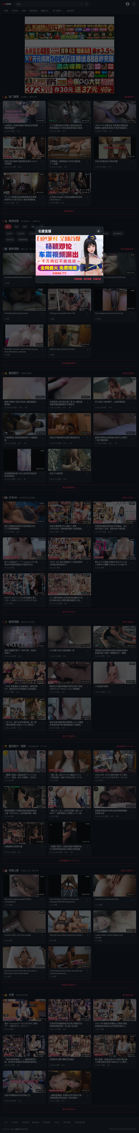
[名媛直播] (69, 566)
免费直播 (78, 279)
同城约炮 (97, 279)
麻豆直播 (87, 279)
